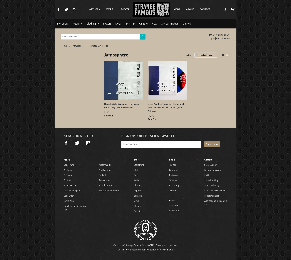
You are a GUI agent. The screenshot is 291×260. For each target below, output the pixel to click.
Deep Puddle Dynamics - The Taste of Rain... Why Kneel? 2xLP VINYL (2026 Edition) (166, 108)
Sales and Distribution (215, 190)
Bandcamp (174, 185)
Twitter (66, 9)
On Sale (143, 23)
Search (224, 9)
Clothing (91, 23)
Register (138, 211)
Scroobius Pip (105, 185)
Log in (212, 38)
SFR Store (173, 205)
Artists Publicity (211, 185)
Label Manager (211, 196)
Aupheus (68, 170)
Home (151, 9)
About (190, 9)
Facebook (58, 9)
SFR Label (174, 210)
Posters (107, 23)
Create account (223, 38)
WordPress (130, 249)
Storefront (63, 23)
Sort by (188, 55)
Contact (205, 9)
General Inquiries (212, 170)
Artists (93, 9)
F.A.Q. (206, 175)
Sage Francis (69, 165)
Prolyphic (103, 175)
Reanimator (104, 180)
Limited (186, 23)
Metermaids (105, 165)
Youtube (173, 180)
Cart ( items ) (220, 35)
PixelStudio (167, 249)
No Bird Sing (105, 170)
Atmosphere (79, 46)
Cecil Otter (69, 196)
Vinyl (136, 201)
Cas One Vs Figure (72, 190)
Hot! (136, 170)
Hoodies (138, 206)
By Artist (130, 23)
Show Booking (211, 180)
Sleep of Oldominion (109, 190)
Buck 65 (67, 180)
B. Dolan (68, 175)
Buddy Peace (70, 185)
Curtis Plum (69, 201)
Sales (136, 175)
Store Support (210, 165)
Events (125, 9)
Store (109, 9)
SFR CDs (138, 196)
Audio (76, 23)
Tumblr (172, 190)
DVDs (118, 23)
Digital (137, 190)
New (154, 23)
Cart (232, 9)
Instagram (74, 9)
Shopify (144, 249)
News (177, 9)
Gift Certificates (169, 23)
